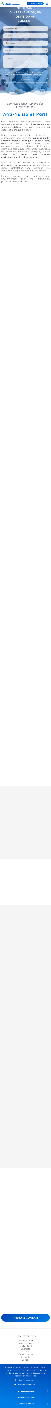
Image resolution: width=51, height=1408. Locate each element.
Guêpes (25, 1359)
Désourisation (25, 1354)
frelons (25, 1351)
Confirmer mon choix (26, 1397)
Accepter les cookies (26, 1391)
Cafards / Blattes (25, 1346)
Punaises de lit (25, 1340)
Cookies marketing (26, 1384)
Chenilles (25, 1348)
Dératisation (25, 1343)
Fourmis (25, 1357)
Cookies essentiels (26, 1380)
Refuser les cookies (26, 1404)
